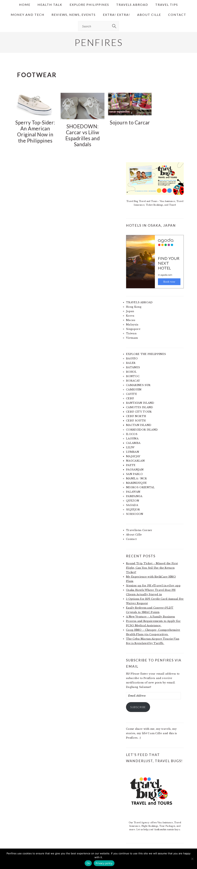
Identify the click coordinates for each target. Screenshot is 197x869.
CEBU (130, 398)
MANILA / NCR (136, 478)
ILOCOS (131, 434)
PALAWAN (133, 491)
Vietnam (132, 337)
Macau (130, 320)
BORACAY (133, 380)
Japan (130, 311)
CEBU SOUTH (136, 420)
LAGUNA (132, 438)
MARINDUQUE (136, 482)
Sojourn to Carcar (130, 122)
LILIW (130, 447)
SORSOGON (134, 514)
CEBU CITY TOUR (139, 411)
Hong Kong (133, 306)
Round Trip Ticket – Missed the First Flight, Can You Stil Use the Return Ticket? (152, 568)
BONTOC (132, 376)
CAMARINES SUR (138, 385)
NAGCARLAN (135, 460)
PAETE (131, 465)
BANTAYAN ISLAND (140, 402)
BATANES (133, 367)
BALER (131, 362)
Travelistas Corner (139, 530)
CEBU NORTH (136, 416)
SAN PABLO (134, 474)
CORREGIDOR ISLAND (142, 429)
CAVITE (131, 394)
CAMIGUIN (134, 389)
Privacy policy (104, 863)
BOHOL (131, 371)
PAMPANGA (134, 496)
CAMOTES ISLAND (139, 407)
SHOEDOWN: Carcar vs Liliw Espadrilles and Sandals (82, 135)
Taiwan (131, 333)
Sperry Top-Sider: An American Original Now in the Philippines (35, 131)
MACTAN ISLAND (138, 425)
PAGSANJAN (135, 469)
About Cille (134, 534)
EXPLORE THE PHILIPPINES (146, 354)
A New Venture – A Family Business (150, 616)
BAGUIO (132, 358)
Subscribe (138, 707)
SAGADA (132, 505)
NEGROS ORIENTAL (140, 487)
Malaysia (132, 324)
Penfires (98, 42)
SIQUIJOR (133, 509)
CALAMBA (133, 443)
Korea (130, 315)
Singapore (133, 329)
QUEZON (132, 500)
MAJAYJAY (133, 456)
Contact (131, 539)
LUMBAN (132, 451)
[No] (192, 859)
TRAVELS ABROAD (139, 302)
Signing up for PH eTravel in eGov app (153, 585)
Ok (88, 863)
